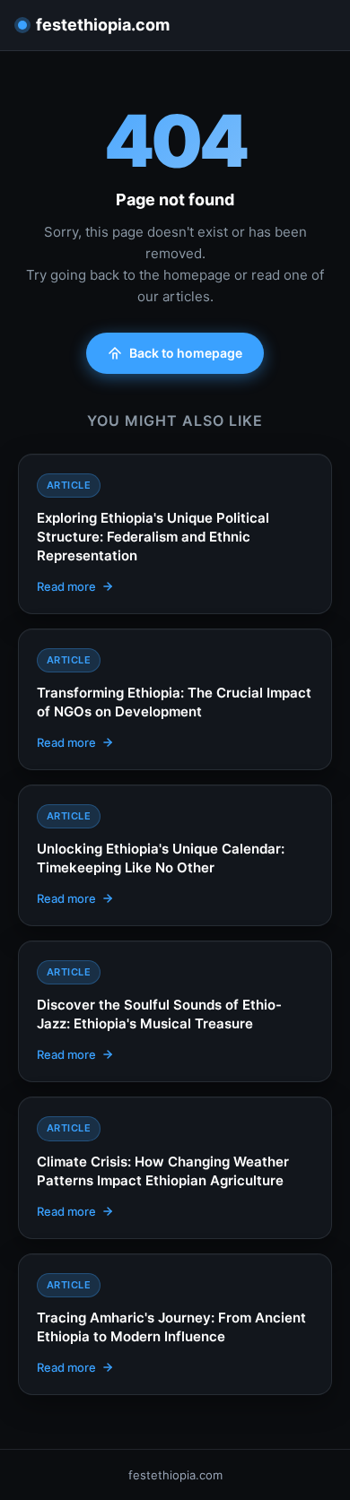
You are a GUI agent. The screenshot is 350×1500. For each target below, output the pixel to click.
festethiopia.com (103, 24)
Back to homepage (185, 352)
